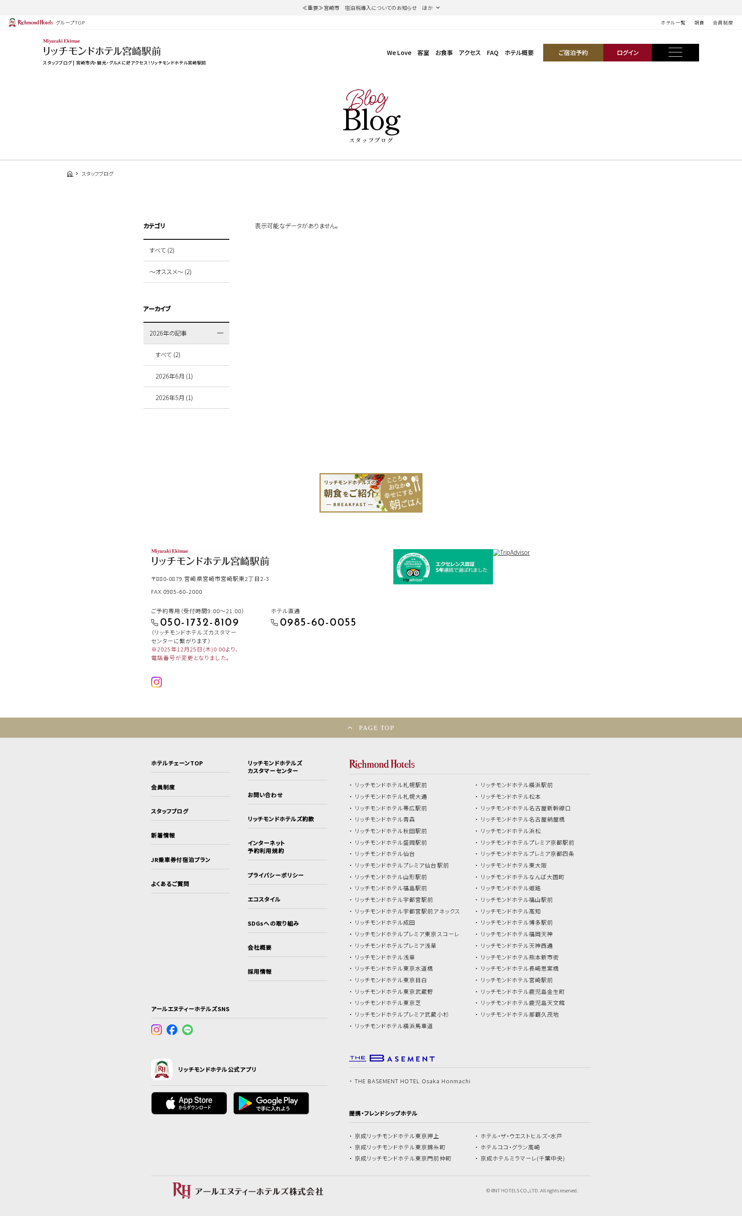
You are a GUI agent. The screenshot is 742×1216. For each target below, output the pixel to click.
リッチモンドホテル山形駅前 (391, 877)
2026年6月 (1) (174, 376)
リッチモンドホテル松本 (510, 796)
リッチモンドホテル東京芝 (388, 1003)
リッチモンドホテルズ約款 (281, 819)
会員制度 (723, 22)
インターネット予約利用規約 (266, 847)
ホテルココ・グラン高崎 (510, 1147)
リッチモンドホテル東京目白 (391, 980)
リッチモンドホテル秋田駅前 (391, 831)
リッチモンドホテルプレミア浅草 (396, 946)
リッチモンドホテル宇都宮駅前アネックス (407, 911)
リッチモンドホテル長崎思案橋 (520, 968)
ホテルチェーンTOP (177, 763)
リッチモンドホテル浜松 (510, 831)
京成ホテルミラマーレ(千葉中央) (523, 1158)
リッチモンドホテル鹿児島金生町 (523, 992)
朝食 (699, 22)
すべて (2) (161, 250)
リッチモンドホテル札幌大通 (391, 796)
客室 (423, 52)
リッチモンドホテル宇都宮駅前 (394, 900)
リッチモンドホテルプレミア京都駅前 (527, 842)
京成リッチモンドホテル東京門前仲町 (403, 1158)
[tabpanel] (371, 493)
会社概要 (260, 947)
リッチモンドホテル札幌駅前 (391, 785)
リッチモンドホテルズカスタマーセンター (275, 767)
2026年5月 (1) (174, 397)
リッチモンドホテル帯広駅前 (391, 808)
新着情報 (163, 835)
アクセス (470, 52)
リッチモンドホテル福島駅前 (391, 888)
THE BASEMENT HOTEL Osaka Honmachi (413, 1081)
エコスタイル (264, 899)
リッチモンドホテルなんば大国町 (522, 877)
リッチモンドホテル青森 (385, 819)
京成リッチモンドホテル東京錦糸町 (400, 1147)
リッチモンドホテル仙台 (385, 854)
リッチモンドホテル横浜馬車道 (394, 1026)
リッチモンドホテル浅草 (385, 957)
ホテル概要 (519, 52)
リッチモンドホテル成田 (385, 922)
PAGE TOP (376, 727)
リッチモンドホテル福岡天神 (516, 934)
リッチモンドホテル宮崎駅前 (516, 980)
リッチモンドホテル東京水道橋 (394, 968)
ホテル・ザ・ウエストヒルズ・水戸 (521, 1136)
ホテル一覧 (673, 22)
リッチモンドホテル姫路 (510, 888)
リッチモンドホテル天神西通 (516, 946)
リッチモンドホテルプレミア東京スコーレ (407, 934)
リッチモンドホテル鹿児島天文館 (523, 1003)
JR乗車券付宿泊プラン (181, 860)
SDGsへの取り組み (273, 923)
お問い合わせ (265, 795)
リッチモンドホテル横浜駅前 (516, 785)
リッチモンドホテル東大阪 (513, 865)
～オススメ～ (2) (170, 271)
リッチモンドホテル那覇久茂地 (520, 1014)
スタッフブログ (170, 811)
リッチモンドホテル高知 (510, 911)
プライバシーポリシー (276, 875)
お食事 (444, 52)
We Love (399, 52)
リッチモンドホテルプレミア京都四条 (527, 854)
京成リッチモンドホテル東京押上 (397, 1136)
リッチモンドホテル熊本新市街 (520, 957)
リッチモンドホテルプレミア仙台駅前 (402, 865)
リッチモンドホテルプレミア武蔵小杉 (402, 1014)
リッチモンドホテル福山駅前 (516, 900)
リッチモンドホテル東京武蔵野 (394, 992)
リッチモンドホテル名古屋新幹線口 (526, 808)
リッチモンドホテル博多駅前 (516, 922)
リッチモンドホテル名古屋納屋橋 (523, 819)
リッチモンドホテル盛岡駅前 (391, 842)
